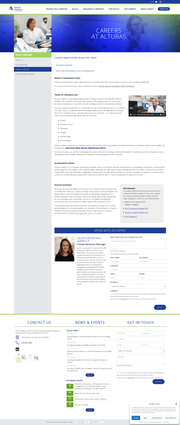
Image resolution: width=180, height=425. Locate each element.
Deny (145, 418)
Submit (160, 307)
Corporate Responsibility (24, 74)
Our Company (23, 54)
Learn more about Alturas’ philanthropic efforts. (85, 148)
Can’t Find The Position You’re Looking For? (75, 71)
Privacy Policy (165, 422)
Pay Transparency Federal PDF (136, 208)
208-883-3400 (26, 342)
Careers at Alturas (22, 69)
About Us (19, 60)
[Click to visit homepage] (15, 9)
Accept (136, 418)
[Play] (131, 115)
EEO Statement (131, 216)
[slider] (145, 114)
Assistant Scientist (64, 65)
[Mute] (161, 115)
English (127, 204)
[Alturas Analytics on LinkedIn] (17, 349)
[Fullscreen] (164, 115)
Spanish (135, 204)
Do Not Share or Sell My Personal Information (150, 422)
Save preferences (170, 418)
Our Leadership (21, 64)
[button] (176, 404)
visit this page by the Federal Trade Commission (116, 86)
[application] (147, 106)
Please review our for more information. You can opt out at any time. (133, 299)
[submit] (160, 2)
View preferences (157, 418)
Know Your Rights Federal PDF (136, 212)
